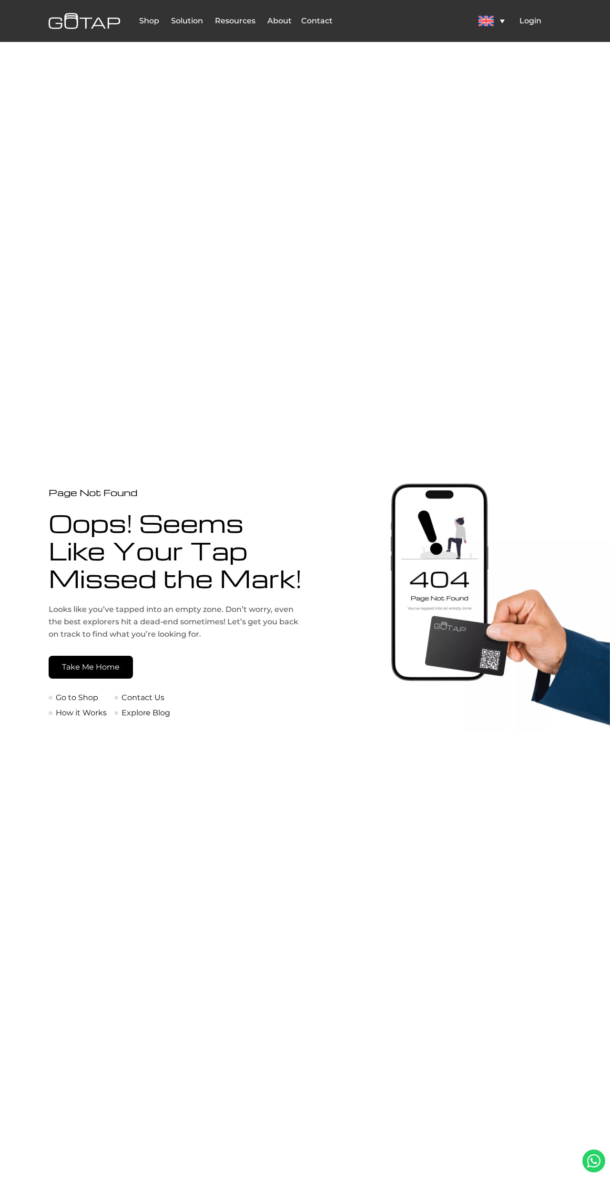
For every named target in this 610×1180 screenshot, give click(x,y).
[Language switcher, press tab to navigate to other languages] (491, 21)
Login (530, 20)
